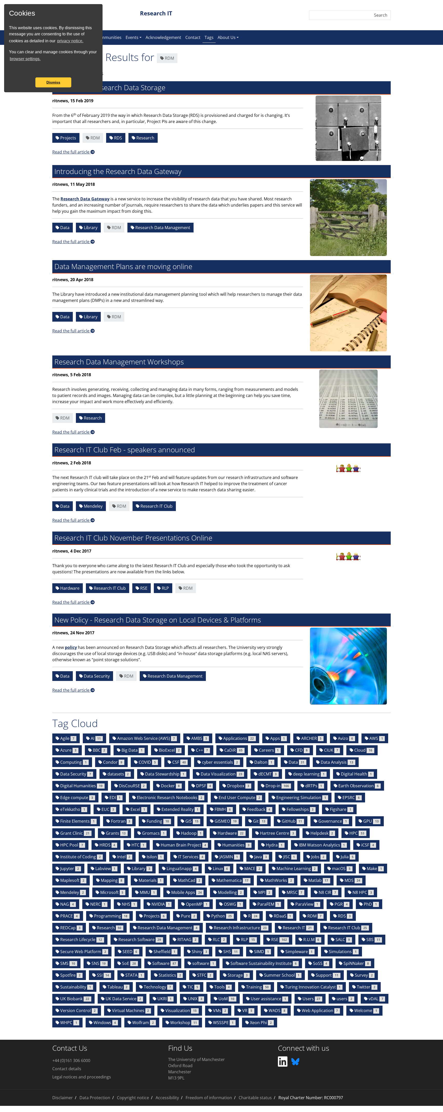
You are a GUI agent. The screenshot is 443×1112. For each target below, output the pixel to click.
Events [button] (132, 37)
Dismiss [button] (53, 82)
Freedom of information (209, 1097)
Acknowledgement (163, 37)
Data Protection (94, 1097)
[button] (10, 70)
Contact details (66, 1069)
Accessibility (167, 1097)
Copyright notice (133, 1097)
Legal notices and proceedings (81, 1077)
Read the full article (71, 152)
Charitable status (255, 1097)
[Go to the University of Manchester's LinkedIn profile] (283, 1061)
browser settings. (25, 59)
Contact (192, 37)
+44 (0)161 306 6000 (71, 1060)
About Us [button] (227, 37)
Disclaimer (62, 1097)
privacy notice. (70, 41)
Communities (109, 37)
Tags (210, 37)
